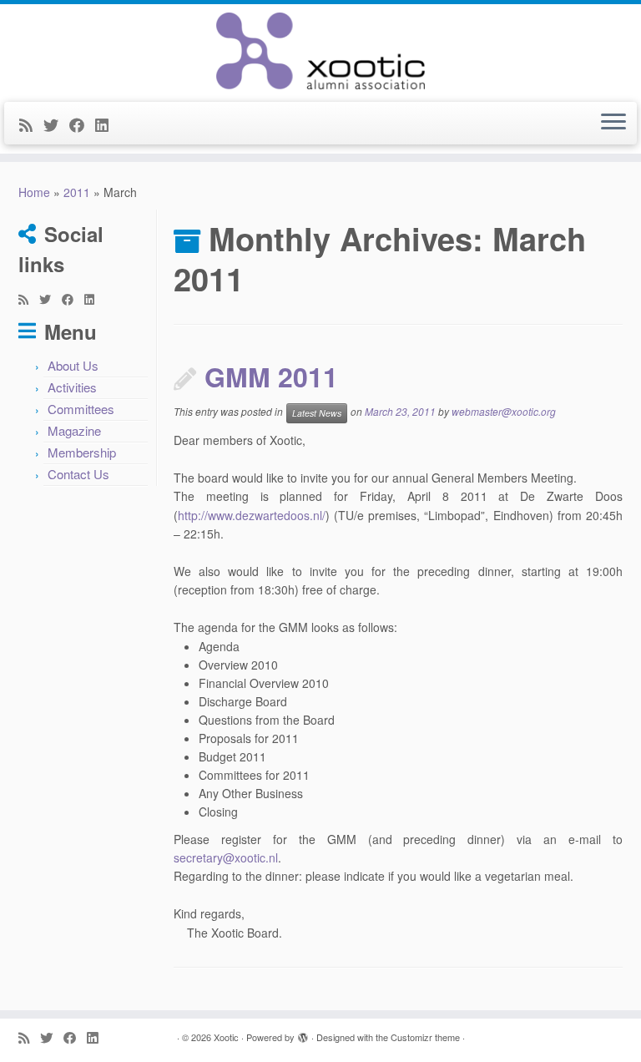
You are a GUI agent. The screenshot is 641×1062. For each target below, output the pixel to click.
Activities (72, 387)
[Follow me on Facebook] (82, 124)
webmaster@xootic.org (504, 411)
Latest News (316, 413)
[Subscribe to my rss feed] (31, 124)
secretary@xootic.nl (226, 857)
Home (34, 192)
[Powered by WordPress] (303, 1033)
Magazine (74, 430)
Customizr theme (425, 1037)
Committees (81, 408)
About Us (73, 365)
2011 (76, 192)
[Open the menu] (613, 123)
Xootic (226, 1037)
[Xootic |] (320, 51)
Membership (82, 452)
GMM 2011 (271, 376)
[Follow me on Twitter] (56, 124)
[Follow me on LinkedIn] (107, 124)
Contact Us (78, 474)
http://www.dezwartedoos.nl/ (252, 515)
